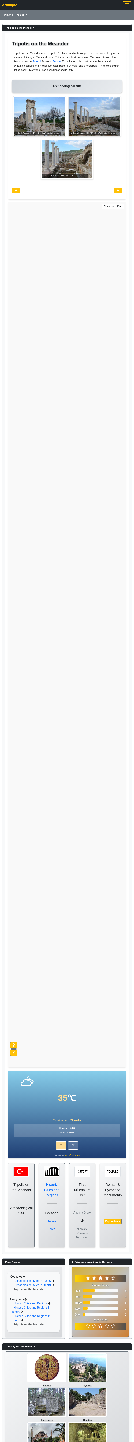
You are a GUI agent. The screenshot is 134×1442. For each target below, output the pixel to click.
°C (61, 1145)
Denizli (37, 61)
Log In (23, 14)
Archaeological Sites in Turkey (33, 1280)
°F (73, 1145)
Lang (10, 14)
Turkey (57, 61)
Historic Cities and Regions (51, 1190)
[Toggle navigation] (127, 4)
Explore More (112, 1221)
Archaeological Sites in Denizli (33, 1284)
